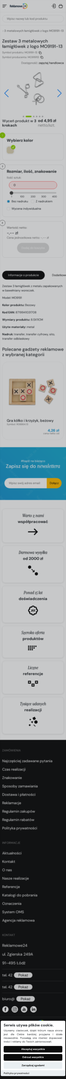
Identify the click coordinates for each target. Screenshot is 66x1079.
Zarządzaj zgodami (33, 1065)
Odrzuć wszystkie (33, 1057)
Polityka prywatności (16, 1073)
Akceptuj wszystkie (33, 1049)
